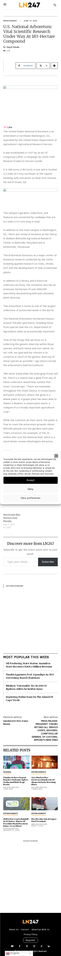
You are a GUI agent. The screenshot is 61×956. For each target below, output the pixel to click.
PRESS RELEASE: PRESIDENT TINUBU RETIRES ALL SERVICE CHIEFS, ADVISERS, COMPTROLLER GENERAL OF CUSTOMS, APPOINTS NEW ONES (45, 730)
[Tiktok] (41, 946)
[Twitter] (27, 946)
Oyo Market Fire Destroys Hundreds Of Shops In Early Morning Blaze (43, 781)
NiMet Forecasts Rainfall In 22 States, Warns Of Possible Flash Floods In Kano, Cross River (15, 822)
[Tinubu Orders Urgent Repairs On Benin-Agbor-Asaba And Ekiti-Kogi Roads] (16, 762)
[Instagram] (34, 946)
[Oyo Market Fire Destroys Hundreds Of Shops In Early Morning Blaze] (44, 762)
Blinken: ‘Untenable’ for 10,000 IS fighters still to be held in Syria (26, 687)
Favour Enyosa (11, 787)
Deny (30, 489)
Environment (10, 21)
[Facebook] (19, 946)
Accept (30, 480)
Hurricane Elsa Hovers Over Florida (11, 518)
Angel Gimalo (13, 47)
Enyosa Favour (39, 824)
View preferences (30, 498)
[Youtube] (12, 946)
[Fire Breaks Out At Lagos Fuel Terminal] (44, 803)
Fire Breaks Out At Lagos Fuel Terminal (43, 820)
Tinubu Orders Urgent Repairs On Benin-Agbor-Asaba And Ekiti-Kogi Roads (16, 781)
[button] (56, 455)
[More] (54, 65)
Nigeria (7, 772)
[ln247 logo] (29, 5)
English (14, 953)
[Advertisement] (30, 618)
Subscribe (48, 561)
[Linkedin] (49, 946)
